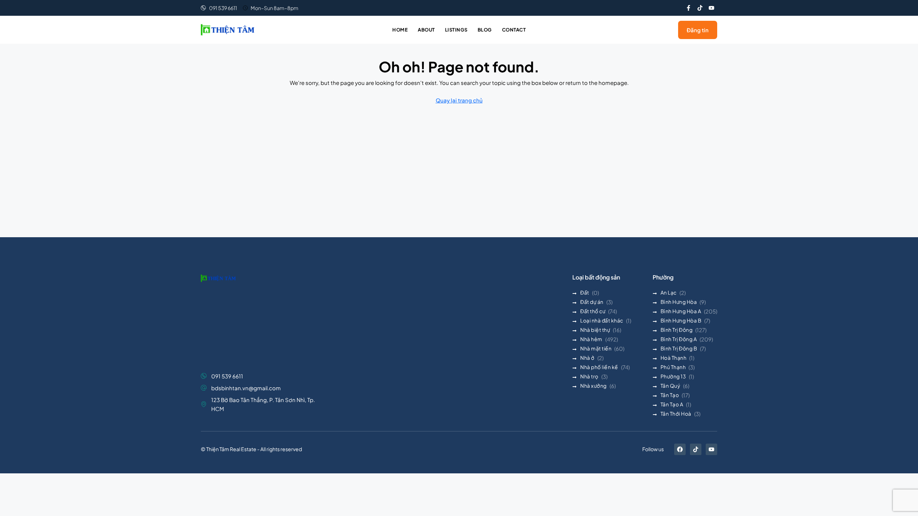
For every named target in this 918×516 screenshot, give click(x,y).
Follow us (653, 449)
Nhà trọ (589, 376)
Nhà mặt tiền (595, 348)
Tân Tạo (670, 395)
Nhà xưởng (593, 385)
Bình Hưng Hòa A (681, 311)
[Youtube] (711, 8)
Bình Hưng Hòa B (681, 320)
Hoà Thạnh (674, 357)
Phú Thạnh (673, 367)
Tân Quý (671, 385)
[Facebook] (680, 449)
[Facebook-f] (688, 8)
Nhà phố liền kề (599, 367)
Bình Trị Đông (677, 329)
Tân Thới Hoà (676, 413)
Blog (485, 30)
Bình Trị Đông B (679, 348)
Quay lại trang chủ (459, 100)
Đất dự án (592, 301)
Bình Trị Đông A (679, 339)
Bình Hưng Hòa (679, 301)
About (426, 30)
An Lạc (669, 292)
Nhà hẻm (591, 339)
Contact (514, 30)
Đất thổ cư (592, 311)
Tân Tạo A (672, 404)
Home (400, 30)
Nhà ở (587, 357)
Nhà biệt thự (595, 329)
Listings (456, 30)
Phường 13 (673, 376)
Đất (584, 292)
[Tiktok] (700, 8)
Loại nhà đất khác (601, 320)
